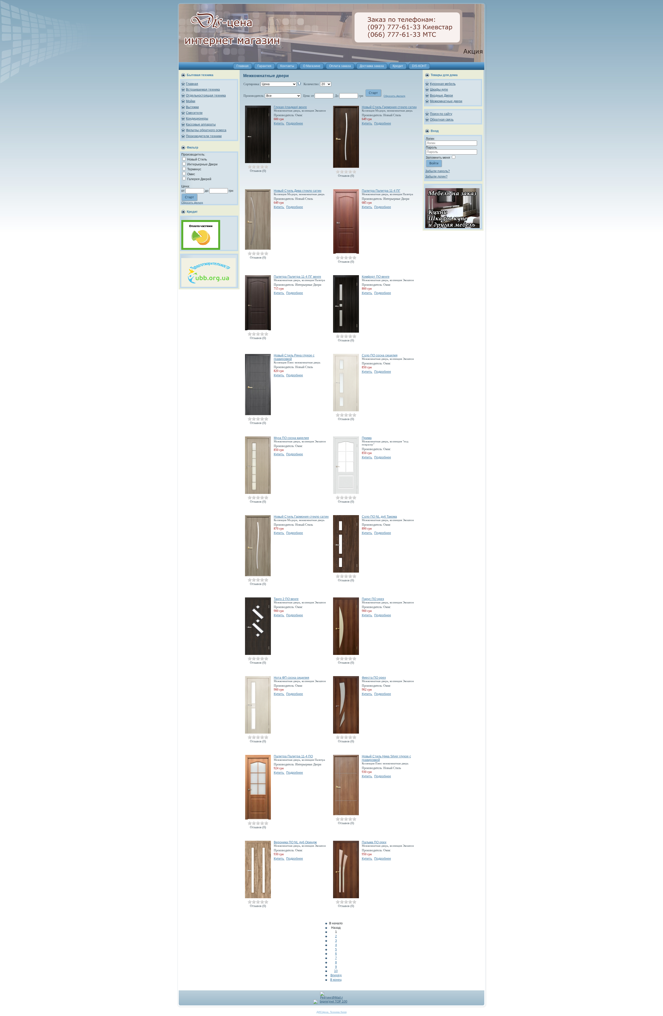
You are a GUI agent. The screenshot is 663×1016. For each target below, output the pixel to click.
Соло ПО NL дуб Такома (379, 516)
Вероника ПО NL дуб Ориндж (295, 842)
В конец (336, 980)
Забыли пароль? (437, 171)
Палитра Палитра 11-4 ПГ (381, 191)
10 (336, 971)
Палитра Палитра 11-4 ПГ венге (297, 277)
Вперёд (336, 975)
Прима (367, 438)
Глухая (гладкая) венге (290, 107)
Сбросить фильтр (192, 202)
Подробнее (294, 123)
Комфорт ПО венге (376, 277)
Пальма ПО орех (374, 842)
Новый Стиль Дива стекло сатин (297, 191)
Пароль (431, 147)
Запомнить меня (438, 157)
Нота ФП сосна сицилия (291, 677)
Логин (430, 139)
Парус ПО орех (373, 599)
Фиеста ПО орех (374, 677)
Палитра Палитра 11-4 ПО (293, 756)
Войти (433, 163)
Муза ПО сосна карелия (291, 438)
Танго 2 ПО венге (286, 599)
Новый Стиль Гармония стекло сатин (389, 107)
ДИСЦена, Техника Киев (331, 1012)
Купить (279, 123)
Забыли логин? (436, 176)
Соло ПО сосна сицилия (380, 355)
